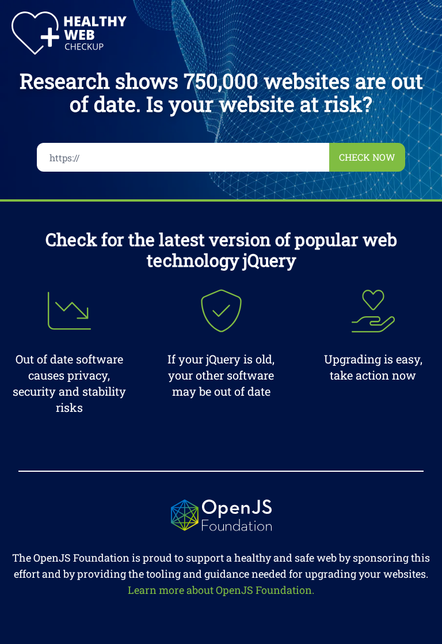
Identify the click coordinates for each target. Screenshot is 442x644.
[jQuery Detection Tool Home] (69, 33)
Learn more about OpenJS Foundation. (221, 590)
